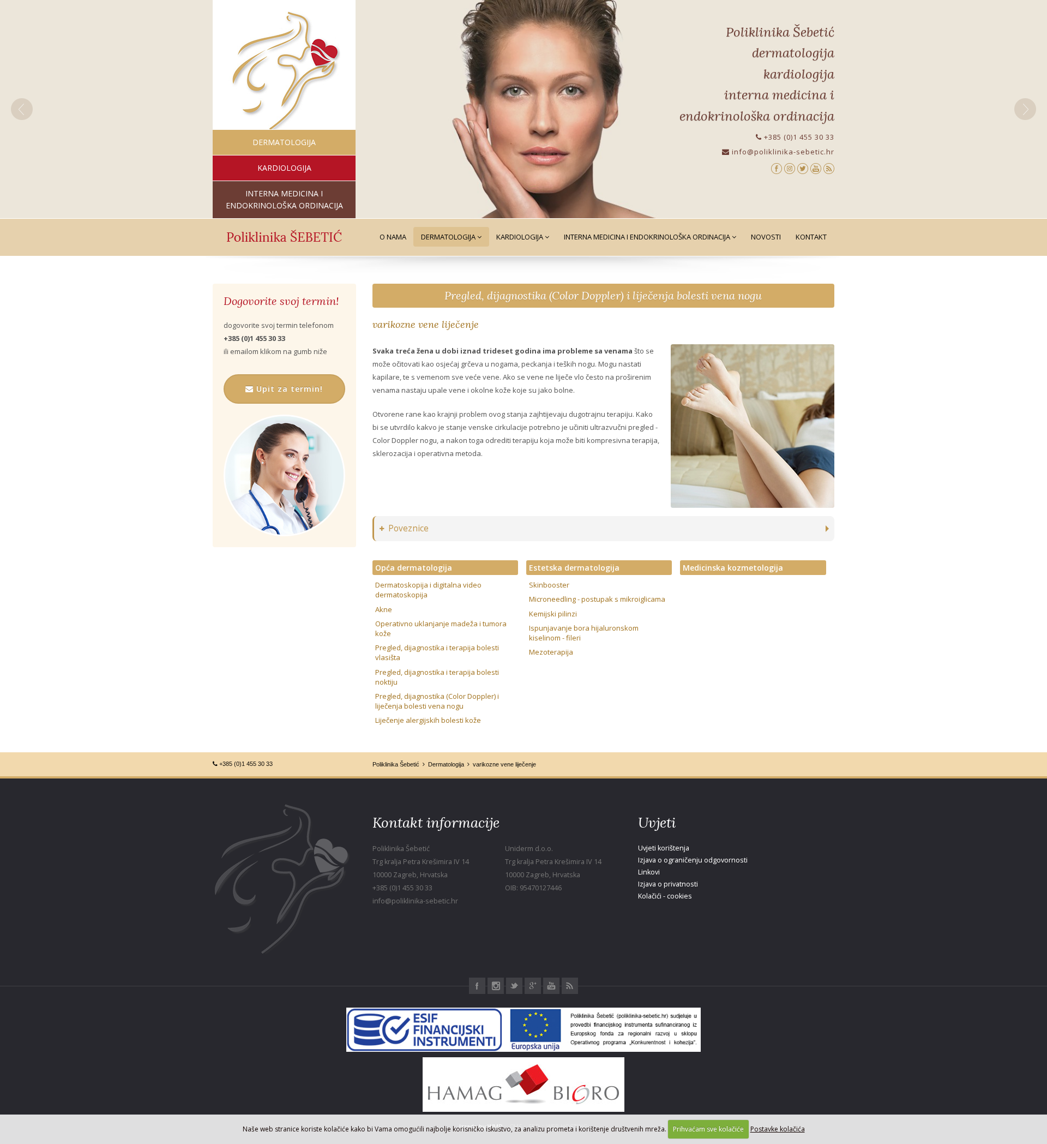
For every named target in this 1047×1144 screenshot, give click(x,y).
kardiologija (284, 168)
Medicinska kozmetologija (733, 567)
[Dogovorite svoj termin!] (284, 475)
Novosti (766, 237)
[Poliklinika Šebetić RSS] (828, 168)
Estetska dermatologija (574, 567)
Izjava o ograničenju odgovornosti (693, 860)
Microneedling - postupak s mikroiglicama (597, 599)
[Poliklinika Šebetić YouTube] (815, 168)
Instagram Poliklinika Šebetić (496, 986)
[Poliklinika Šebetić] (284, 71)
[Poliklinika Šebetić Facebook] (776, 168)
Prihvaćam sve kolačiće (708, 1129)
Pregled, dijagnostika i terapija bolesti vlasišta (437, 652)
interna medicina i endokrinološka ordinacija (284, 199)
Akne (383, 609)
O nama (393, 237)
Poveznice (408, 528)
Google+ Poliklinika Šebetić (533, 986)
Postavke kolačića (777, 1129)
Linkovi (649, 872)
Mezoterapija (551, 652)
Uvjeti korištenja (663, 848)
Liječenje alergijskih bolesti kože (428, 720)
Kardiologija (520, 237)
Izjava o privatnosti (668, 884)
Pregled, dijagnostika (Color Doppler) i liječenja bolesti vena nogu (603, 295)
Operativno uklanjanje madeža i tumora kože (441, 628)
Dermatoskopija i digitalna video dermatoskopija (428, 590)
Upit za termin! (288, 389)
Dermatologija (449, 237)
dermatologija (284, 142)
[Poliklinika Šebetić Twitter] (802, 168)
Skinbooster (549, 585)
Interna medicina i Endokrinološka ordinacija (648, 237)
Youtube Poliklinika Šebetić (551, 986)
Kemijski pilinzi (553, 614)
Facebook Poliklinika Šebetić (477, 986)
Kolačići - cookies (665, 896)
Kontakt (811, 237)
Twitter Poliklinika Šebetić (514, 986)
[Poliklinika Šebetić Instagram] (789, 168)
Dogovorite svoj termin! (281, 301)
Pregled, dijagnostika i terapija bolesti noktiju (437, 677)
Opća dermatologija (413, 567)
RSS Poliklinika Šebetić (570, 986)
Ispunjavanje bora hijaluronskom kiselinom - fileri (584, 633)
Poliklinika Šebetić (395, 764)
